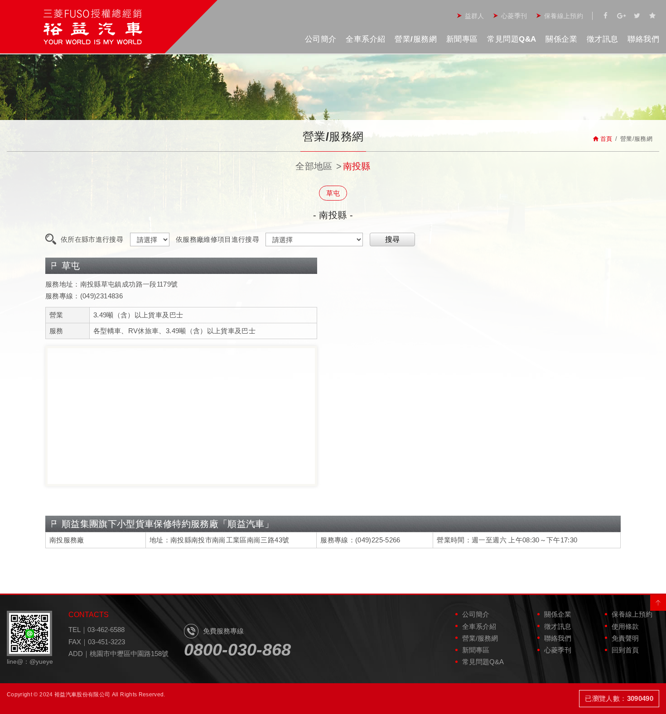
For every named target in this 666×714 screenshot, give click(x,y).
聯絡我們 (643, 39)
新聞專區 (462, 39)
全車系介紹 (366, 39)
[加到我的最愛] (652, 16)
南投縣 (357, 166)
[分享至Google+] (621, 16)
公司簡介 (321, 39)
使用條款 (625, 626)
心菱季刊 (514, 15)
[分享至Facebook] (606, 16)
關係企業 (561, 39)
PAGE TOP (658, 603)
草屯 (333, 193)
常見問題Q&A (511, 39)
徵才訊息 (602, 39)
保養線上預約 (563, 15)
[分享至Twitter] (637, 16)
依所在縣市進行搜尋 (92, 239)
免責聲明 (625, 638)
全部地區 (313, 166)
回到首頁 (625, 650)
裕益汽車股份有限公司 (93, 26)
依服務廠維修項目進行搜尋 (217, 239)
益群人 (474, 15)
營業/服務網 (416, 39)
